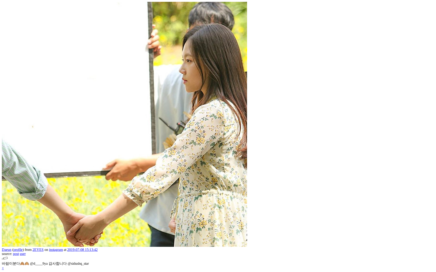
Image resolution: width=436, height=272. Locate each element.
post (16, 254)
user (23, 254)
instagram (56, 250)
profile (18, 250)
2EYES (38, 250)
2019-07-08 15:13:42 (82, 250)
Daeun (6, 250)
